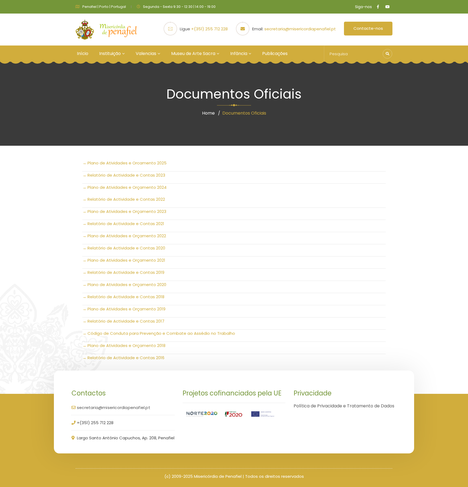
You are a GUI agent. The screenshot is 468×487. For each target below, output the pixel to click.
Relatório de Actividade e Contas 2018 (125, 297)
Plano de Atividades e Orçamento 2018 (126, 345)
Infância (238, 53)
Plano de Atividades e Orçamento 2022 (126, 236)
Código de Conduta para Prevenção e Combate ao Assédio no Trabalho (161, 333)
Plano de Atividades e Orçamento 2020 (126, 284)
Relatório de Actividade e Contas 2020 (126, 248)
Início (82, 53)
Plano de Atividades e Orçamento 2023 (126, 211)
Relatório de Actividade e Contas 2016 (125, 358)
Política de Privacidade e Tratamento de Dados (344, 406)
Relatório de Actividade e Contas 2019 (125, 272)
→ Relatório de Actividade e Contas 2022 (123, 199)
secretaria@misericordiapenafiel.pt (300, 29)
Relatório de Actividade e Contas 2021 (125, 223)
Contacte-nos (368, 28)
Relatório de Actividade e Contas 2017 (125, 321)
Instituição (110, 53)
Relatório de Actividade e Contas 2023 (126, 175)
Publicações (275, 53)
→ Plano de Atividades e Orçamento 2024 (124, 187)
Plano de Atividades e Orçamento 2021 (126, 260)
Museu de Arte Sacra (193, 53)
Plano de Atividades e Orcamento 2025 (127, 163)
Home (208, 113)
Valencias (146, 53)
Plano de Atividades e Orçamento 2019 (126, 309)
